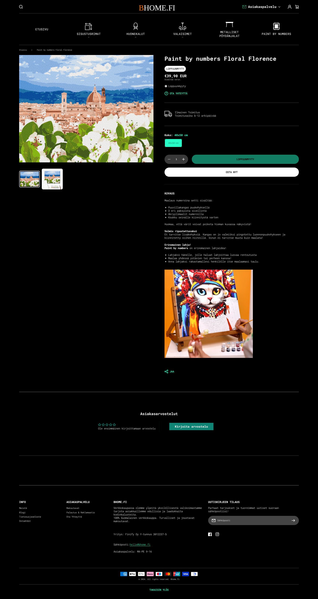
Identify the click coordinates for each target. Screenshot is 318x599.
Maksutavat (72, 508)
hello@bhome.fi (140, 544)
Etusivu (23, 50)
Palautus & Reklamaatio (80, 512)
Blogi (22, 512)
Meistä (23, 508)
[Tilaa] (294, 520)
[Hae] (21, 6)
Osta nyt (232, 172)
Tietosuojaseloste (30, 516)
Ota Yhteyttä (74, 516)
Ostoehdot (25, 521)
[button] (232, 371)
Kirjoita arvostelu (191, 426)
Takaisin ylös (159, 589)
